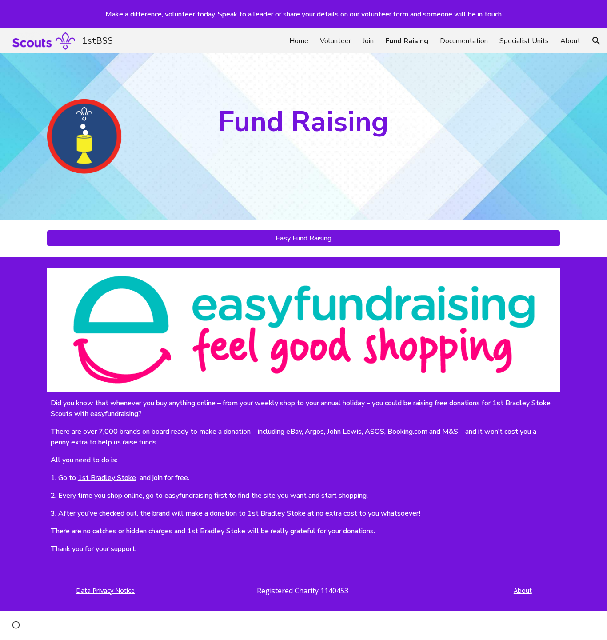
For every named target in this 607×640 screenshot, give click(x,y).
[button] (596, 41)
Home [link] (298, 41)
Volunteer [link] (335, 41)
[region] (303, 14)
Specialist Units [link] (524, 41)
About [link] (570, 41)
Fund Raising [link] (406, 41)
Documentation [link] (464, 41)
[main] (303, 122)
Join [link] (368, 41)
